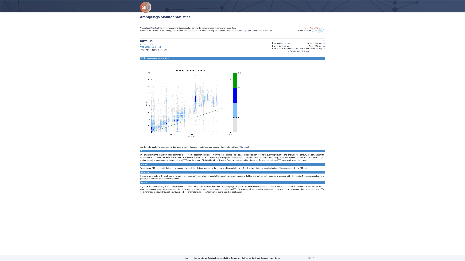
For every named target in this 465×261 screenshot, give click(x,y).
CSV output (244, 147)
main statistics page (241, 30)
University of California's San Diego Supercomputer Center (255, 258)
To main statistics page (299, 51)
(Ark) (152, 28)
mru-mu (322, 43)
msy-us (322, 46)
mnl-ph (287, 43)
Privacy (311, 258)
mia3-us (285, 46)
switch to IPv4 (160, 50)
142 (158, 46)
